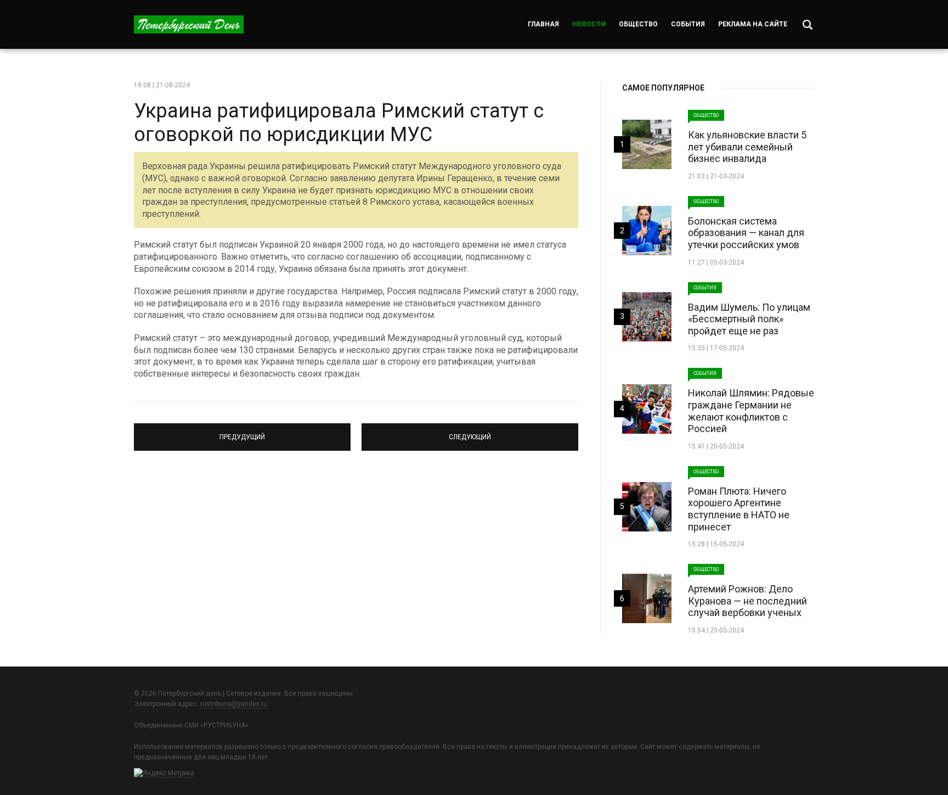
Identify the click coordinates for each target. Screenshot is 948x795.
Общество (638, 24)
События (688, 24)
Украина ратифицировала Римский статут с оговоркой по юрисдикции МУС (339, 122)
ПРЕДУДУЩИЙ (242, 432)
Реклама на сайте (752, 24)
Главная (543, 24)
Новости (589, 24)
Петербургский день (189, 24)
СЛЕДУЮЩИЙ (470, 432)
